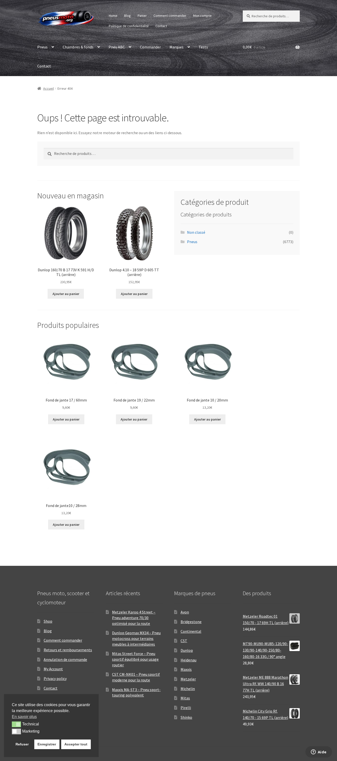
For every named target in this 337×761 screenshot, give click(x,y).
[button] (16, 724)
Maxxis (186, 669)
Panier (142, 15)
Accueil (48, 88)
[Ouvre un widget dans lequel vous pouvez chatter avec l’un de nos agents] (318, 752)
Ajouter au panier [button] (66, 294)
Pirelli (186, 707)
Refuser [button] (22, 744)
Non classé (196, 232)
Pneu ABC (117, 46)
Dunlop (187, 650)
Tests (203, 46)
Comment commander (169, 15)
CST (184, 640)
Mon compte (202, 15)
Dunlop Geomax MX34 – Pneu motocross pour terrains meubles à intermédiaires (136, 638)
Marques (176, 46)
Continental (191, 631)
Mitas (185, 698)
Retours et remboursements (68, 649)
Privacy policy (55, 678)
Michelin (188, 688)
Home (113, 15)
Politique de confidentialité (129, 26)
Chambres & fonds (78, 46)
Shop (48, 621)
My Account (53, 668)
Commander (150, 46)
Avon (185, 612)
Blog (127, 15)
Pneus (42, 46)
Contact (161, 26)
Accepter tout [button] (75, 744)
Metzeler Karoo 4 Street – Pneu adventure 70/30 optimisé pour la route (133, 618)
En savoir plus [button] (24, 717)
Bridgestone (191, 621)
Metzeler (188, 678)
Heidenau (188, 659)
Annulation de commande (65, 659)
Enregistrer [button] (46, 744)
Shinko (186, 717)
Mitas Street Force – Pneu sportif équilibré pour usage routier (135, 659)
